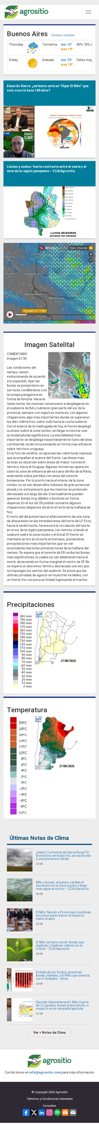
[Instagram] (49, 1112)
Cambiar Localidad (62, 35)
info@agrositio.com (45, 1072)
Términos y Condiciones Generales (49, 1098)
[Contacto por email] (73, 1112)
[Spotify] (57, 1112)
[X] (33, 1112)
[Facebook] (26, 1112)
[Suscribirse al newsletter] (65, 1112)
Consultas (49, 1105)
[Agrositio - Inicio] (26, 12)
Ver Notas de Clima (49, 1032)
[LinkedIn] (41, 1112)
